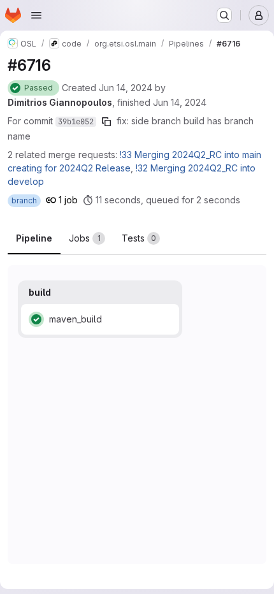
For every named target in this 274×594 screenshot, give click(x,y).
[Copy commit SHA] (106, 121)
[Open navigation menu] (36, 15)
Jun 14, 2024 (125, 87)
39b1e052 (76, 122)
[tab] (87, 238)
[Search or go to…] (224, 15)
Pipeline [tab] (34, 238)
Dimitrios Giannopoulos (60, 102)
